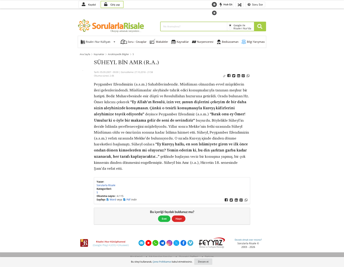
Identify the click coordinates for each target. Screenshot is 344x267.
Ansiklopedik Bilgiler (118, 54)
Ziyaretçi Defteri (188, 256)
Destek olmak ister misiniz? (248, 239)
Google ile (239, 25)
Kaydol (91, 4)
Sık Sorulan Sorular (160, 256)
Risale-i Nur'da (242, 28)
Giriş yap (115, 4)
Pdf (128, 199)
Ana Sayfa (85, 54)
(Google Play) (100, 245)
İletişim (209, 256)
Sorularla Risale (106, 185)
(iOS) (113, 245)
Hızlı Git (227, 4)
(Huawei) (123, 245)
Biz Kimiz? (136, 256)
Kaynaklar (99, 54)
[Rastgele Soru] (240, 4)
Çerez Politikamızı (162, 261)
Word (113, 199)
